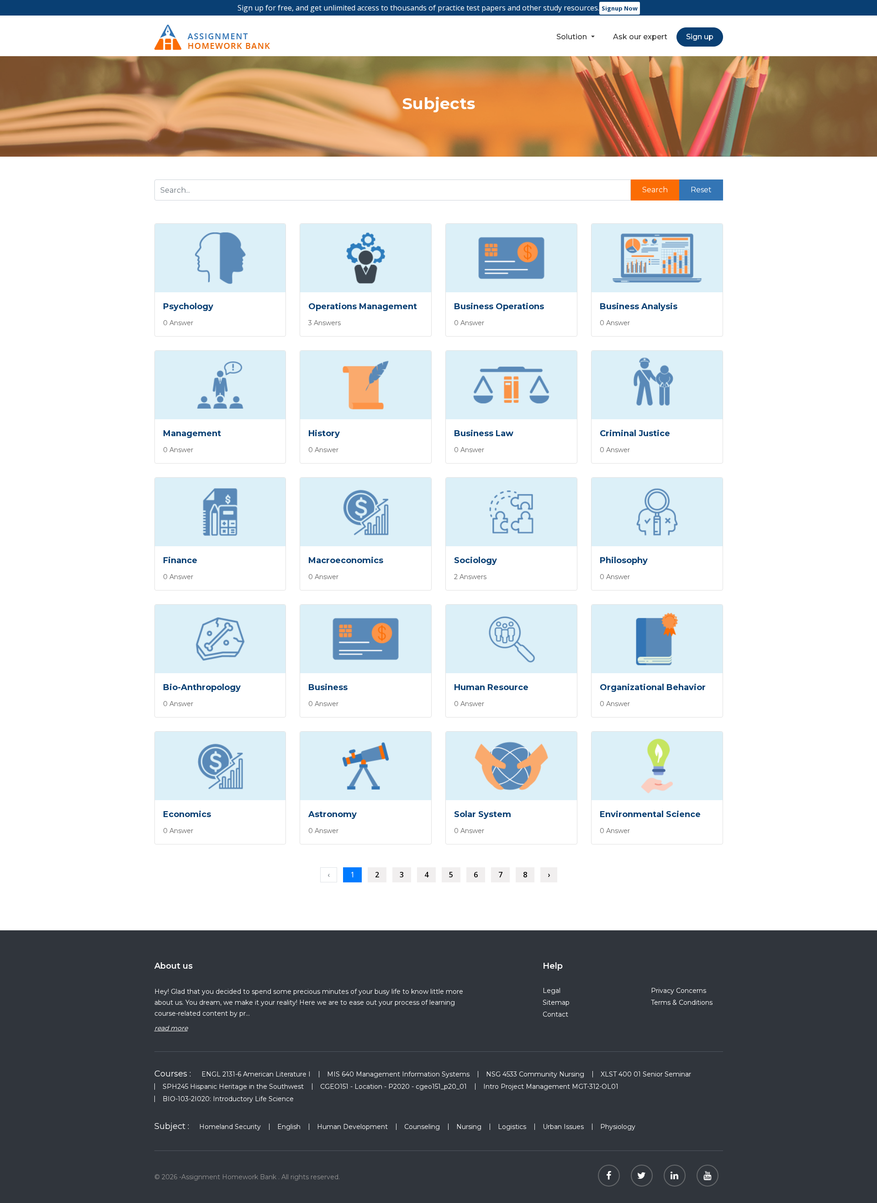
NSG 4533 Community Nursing (535, 1074)
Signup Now (620, 8)
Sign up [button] (699, 36)
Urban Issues (563, 1127)
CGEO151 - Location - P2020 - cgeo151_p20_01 (393, 1086)
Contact (555, 1014)
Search (655, 189)
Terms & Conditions (682, 1002)
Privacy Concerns (678, 991)
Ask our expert (640, 36)
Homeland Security (230, 1127)
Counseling (422, 1127)
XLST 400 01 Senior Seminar (646, 1074)
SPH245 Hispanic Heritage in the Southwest (233, 1086)
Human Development (352, 1127)
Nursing (468, 1127)
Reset (701, 189)
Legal (551, 991)
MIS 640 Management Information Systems (398, 1074)
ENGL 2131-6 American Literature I (256, 1074)
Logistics (512, 1127)
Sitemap (556, 1002)
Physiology (617, 1127)
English (289, 1127)
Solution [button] (572, 36)
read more (171, 1028)
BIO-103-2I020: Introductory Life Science (228, 1099)
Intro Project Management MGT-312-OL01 (550, 1086)
